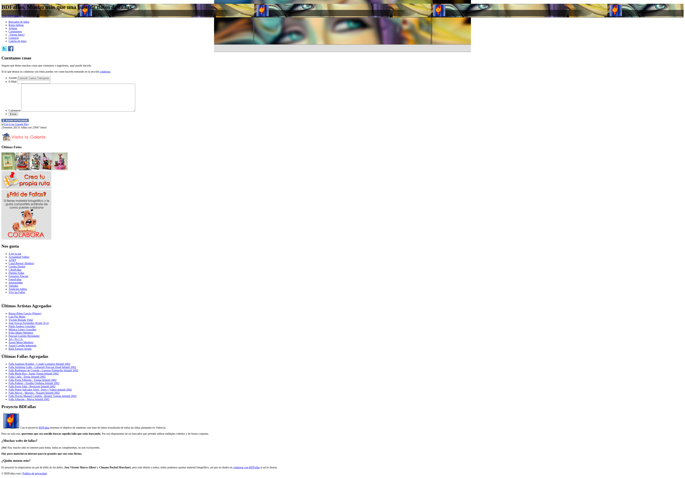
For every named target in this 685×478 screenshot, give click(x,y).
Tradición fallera (18, 289)
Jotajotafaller (16, 282)
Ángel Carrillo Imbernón (22, 345)
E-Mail (12, 81)
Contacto (14, 37)
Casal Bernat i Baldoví (21, 263)
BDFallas (44, 427)
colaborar (105, 71)
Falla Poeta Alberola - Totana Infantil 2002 (33, 380)
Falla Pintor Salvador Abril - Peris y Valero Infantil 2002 (40, 389)
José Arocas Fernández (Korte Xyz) (29, 323)
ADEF (12, 260)
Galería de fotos (17, 41)
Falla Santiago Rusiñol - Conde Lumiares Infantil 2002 (39, 363)
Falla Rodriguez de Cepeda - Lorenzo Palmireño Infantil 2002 (43, 370)
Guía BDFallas (9, 15)
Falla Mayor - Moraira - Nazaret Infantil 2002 (34, 392)
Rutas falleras (16, 25)
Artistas (13, 28)
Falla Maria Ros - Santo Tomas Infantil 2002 (34, 373)
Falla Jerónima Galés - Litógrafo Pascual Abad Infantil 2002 (42, 367)
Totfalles (13, 285)
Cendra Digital (17, 266)
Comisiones (15, 31)
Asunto (13, 77)
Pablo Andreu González (22, 326)
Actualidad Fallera (19, 256)
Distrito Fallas (16, 272)
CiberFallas (15, 269)
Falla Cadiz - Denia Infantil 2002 (27, 376)
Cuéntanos (15, 110)
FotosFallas (15, 279)
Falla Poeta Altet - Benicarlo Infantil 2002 (32, 386)
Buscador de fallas (19, 21)
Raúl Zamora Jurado (20, 348)
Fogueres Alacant (18, 276)
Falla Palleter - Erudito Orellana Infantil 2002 (34, 383)
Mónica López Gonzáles (22, 329)
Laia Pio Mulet (17, 316)
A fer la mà (15, 253)
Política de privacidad (34, 473)
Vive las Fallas (17, 292)
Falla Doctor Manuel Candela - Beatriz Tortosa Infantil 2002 (43, 396)
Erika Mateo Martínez (21, 332)
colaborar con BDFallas (246, 467)
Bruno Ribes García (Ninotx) (25, 313)
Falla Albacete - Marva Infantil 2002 (29, 399)
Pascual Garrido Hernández (24, 335)
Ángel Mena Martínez (21, 342)
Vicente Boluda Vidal (21, 319)
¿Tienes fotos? (17, 34)
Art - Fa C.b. (16, 339)
